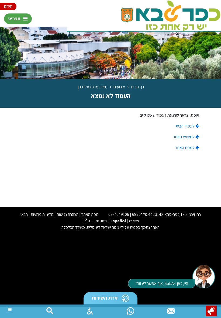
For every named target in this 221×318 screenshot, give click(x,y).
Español (118, 221)
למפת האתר (185, 147)
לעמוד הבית (185, 126)
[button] (90, 310)
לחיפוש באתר (184, 137)
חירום (8, 6)
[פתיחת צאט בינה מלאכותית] (203, 276)
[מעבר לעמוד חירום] (211, 311)
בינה (89, 221)
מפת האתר (90, 214)
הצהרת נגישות (67, 214)
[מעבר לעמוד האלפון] (170, 310)
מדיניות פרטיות (42, 214)
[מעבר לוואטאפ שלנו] (130, 310)
